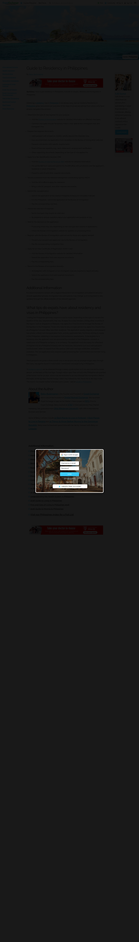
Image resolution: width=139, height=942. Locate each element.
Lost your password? (69, 478)
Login (69, 474)
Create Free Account (71, 486)
